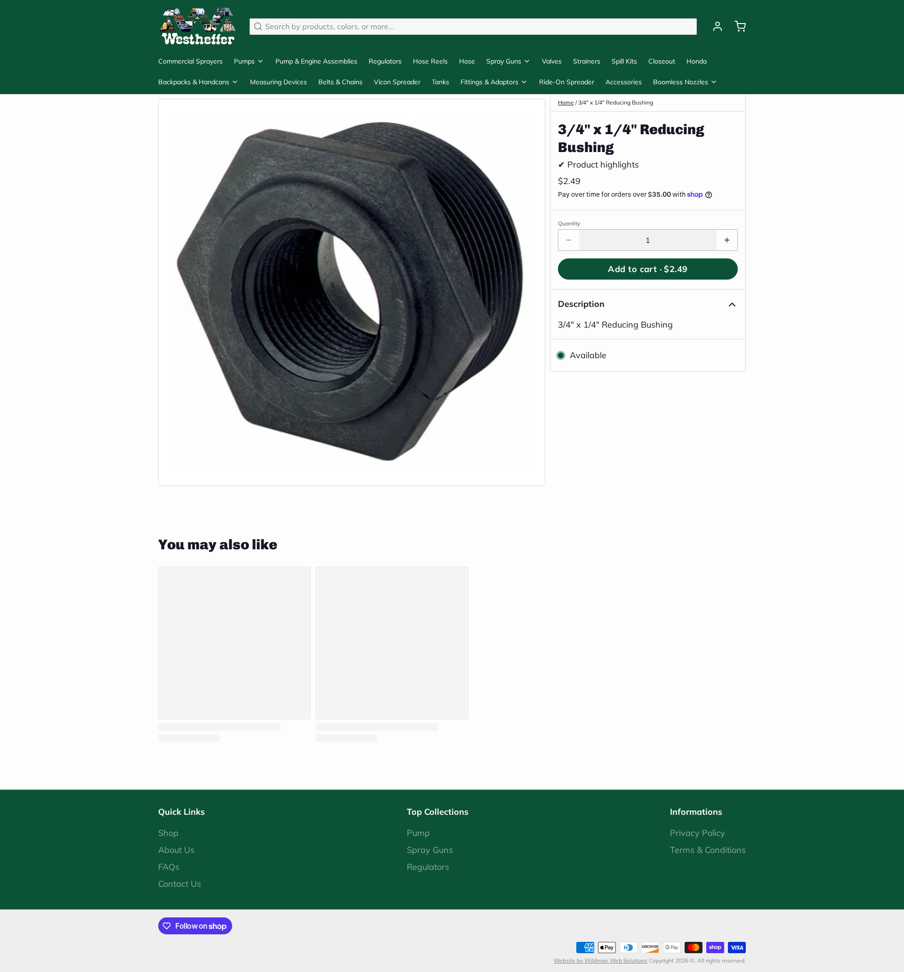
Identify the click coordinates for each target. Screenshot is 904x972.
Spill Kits (624, 61)
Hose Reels (430, 61)
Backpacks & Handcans (193, 82)
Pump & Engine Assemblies (316, 61)
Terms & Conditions (708, 849)
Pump (418, 832)
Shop (168, 832)
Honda (696, 61)
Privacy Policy (697, 832)
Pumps (244, 61)
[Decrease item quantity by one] (568, 240)
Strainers (586, 61)
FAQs (168, 866)
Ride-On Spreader (566, 82)
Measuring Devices (278, 82)
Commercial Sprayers (190, 61)
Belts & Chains (340, 82)
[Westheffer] (198, 26)
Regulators (385, 61)
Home (566, 102)
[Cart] (736, 26)
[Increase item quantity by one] (727, 240)
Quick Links (181, 811)
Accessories (623, 82)
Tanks (440, 82)
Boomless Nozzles (680, 82)
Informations (696, 811)
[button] (648, 269)
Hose (467, 61)
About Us (176, 849)
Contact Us (179, 883)
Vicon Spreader (397, 82)
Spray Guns (503, 61)
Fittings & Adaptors (489, 82)
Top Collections (437, 811)
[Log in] (713, 26)
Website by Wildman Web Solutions (600, 960)
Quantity (569, 223)
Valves (552, 61)
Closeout (661, 61)
